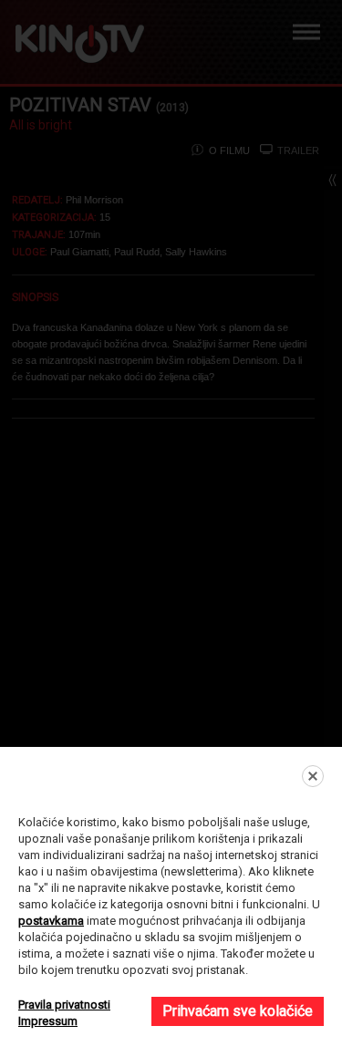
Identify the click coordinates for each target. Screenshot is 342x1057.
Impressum (48, 1021)
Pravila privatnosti (64, 1004)
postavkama (51, 920)
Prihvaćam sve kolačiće (237, 1011)
